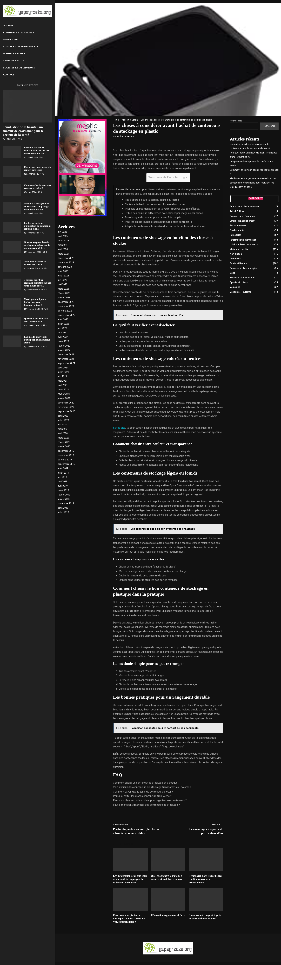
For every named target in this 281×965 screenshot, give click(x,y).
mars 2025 (63, 240)
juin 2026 (62, 232)
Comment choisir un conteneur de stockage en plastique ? (146, 782)
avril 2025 (63, 236)
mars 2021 (63, 389)
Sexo (232, 273)
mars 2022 (63, 341)
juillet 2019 (63, 472)
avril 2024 (63, 249)
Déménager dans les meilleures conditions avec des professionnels (205, 879)
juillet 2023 (63, 275)
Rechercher (236, 120)
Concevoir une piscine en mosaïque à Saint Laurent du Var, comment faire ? (129, 918)
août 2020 (63, 416)
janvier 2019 (64, 499)
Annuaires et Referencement (245, 206)
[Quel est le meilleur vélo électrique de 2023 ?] (12, 323)
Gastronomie (237, 230)
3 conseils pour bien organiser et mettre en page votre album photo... (37, 283)
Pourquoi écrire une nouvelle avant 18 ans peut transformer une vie (37, 150)
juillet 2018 (63, 512)
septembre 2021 (66, 363)
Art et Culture (237, 211)
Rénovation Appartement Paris (168, 915)
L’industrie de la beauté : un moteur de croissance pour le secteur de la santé (23, 130)
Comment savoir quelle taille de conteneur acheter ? (143, 791)
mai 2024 (62, 245)
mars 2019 (63, 490)
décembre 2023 (66, 258)
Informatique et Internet (243, 239)
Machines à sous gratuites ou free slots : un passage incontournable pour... (36, 206)
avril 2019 (63, 486)
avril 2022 (63, 337)
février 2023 (64, 293)
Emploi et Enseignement (242, 221)
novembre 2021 (66, 359)
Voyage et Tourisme (240, 292)
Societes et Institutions (19, 68)
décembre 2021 (66, 354)
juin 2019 (62, 477)
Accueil (8, 25)
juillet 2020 (63, 420)
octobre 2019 (65, 459)
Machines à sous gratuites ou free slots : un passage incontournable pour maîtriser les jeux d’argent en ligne (253, 182)
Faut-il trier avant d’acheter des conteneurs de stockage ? (146, 804)
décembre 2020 (66, 402)
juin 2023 (62, 280)
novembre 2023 (66, 262)
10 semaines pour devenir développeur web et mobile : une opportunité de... (38, 245)
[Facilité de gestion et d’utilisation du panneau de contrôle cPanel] (12, 227)
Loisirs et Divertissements (20, 46)
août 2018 (63, 508)
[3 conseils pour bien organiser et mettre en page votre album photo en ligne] (12, 284)
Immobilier (10, 39)
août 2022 (63, 319)
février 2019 (64, 494)
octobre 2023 (65, 267)
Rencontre (235, 258)
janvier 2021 (64, 398)
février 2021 (64, 394)
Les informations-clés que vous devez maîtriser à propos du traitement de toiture (130, 879)
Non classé (236, 254)
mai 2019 (62, 481)
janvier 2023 (64, 297)
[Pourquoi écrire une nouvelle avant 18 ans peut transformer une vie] (12, 152)
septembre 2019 (66, 464)
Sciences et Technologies (243, 268)
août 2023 (63, 271)
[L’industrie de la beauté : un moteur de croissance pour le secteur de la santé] (27, 106)
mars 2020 (63, 437)
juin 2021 (62, 376)
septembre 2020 (66, 411)
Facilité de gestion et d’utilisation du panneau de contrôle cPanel (37, 226)
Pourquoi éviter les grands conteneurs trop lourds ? (142, 796)
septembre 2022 (66, 315)
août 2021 (63, 367)
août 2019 (63, 468)
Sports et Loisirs (239, 282)
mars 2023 (63, 288)
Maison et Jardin (14, 53)
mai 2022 (62, 332)
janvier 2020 (64, 446)
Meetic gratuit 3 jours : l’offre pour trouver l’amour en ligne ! (35, 302)
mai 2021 (62, 380)
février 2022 (64, 345)
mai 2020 (62, 429)
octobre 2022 (65, 310)
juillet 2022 (63, 324)
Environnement (238, 225)
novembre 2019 (66, 455)
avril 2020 (63, 433)
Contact (8, 74)
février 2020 (64, 442)
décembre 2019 (66, 451)
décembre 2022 (66, 302)
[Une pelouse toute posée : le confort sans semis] (12, 171)
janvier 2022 (64, 350)
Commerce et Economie (18, 32)
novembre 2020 (66, 407)
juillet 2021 (63, 372)
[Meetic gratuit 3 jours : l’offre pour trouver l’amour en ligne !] (12, 304)
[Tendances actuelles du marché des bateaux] (12, 266)
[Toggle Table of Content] (183, 177)
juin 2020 (62, 424)
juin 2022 (62, 328)
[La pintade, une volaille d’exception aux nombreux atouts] (12, 341)
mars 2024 (63, 253)
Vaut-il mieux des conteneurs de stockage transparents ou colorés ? (152, 787)
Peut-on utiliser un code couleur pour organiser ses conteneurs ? (150, 800)
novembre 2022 (66, 306)
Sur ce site (119, 427)
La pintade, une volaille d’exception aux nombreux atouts (37, 340)
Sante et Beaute (13, 60)
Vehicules (235, 287)
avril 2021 (63, 385)
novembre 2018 (66, 503)
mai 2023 (62, 284)
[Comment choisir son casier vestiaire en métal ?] (12, 190)
